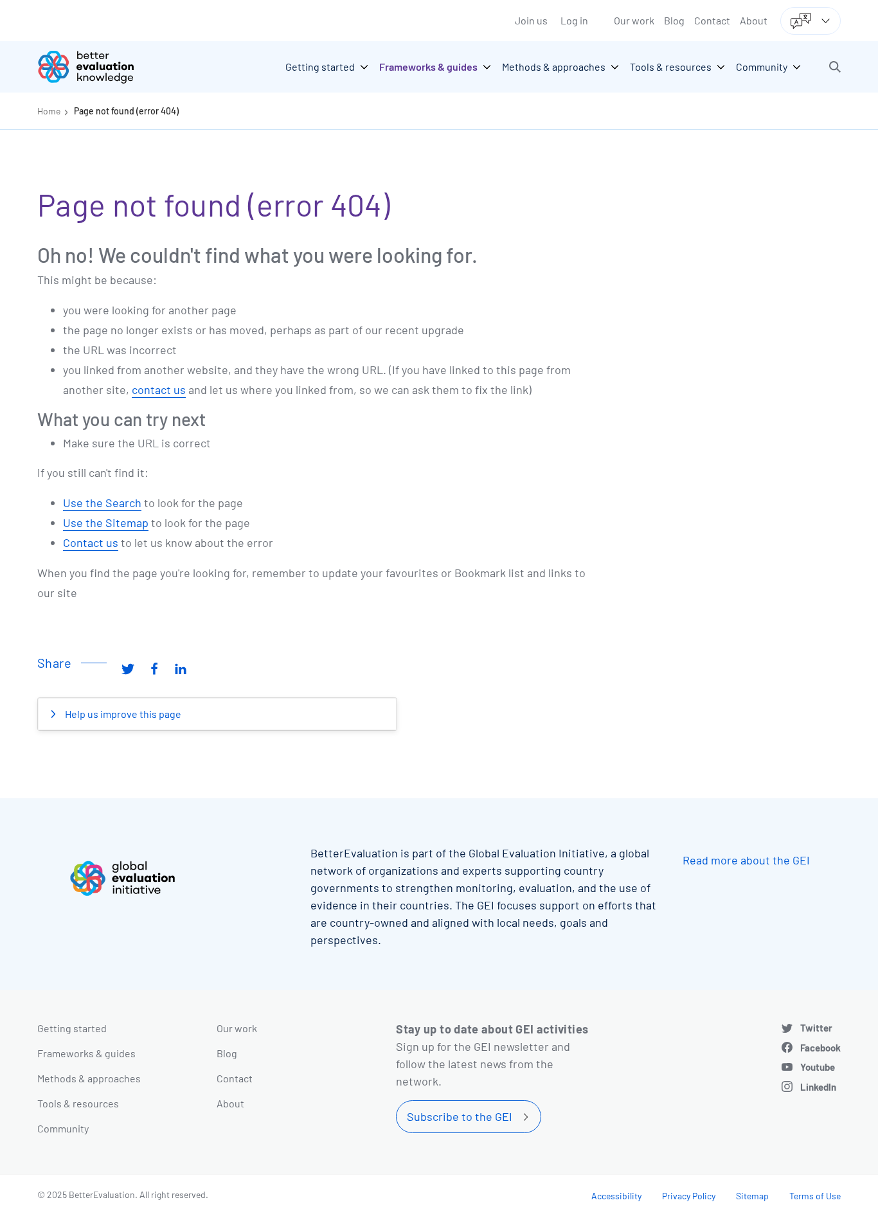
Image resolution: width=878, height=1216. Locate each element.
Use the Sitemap (105, 522)
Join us (531, 20)
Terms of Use (815, 1195)
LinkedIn (818, 1087)
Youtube (817, 1067)
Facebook (820, 1047)
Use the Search (102, 503)
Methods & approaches (89, 1078)
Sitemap (752, 1195)
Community (63, 1128)
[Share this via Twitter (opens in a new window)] (127, 668)
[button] (835, 67)
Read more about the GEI (746, 860)
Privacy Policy (688, 1195)
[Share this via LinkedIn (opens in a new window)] (180, 668)
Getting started (72, 1028)
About (753, 20)
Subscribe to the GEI (459, 1116)
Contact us (90, 542)
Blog (674, 20)
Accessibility (616, 1195)
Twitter (816, 1027)
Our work (634, 20)
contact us (159, 389)
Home (48, 110)
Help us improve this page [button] (122, 714)
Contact (712, 20)
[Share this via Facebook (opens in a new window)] (154, 668)
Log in (574, 20)
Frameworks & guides (86, 1053)
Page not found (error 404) (126, 110)
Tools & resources (78, 1103)
